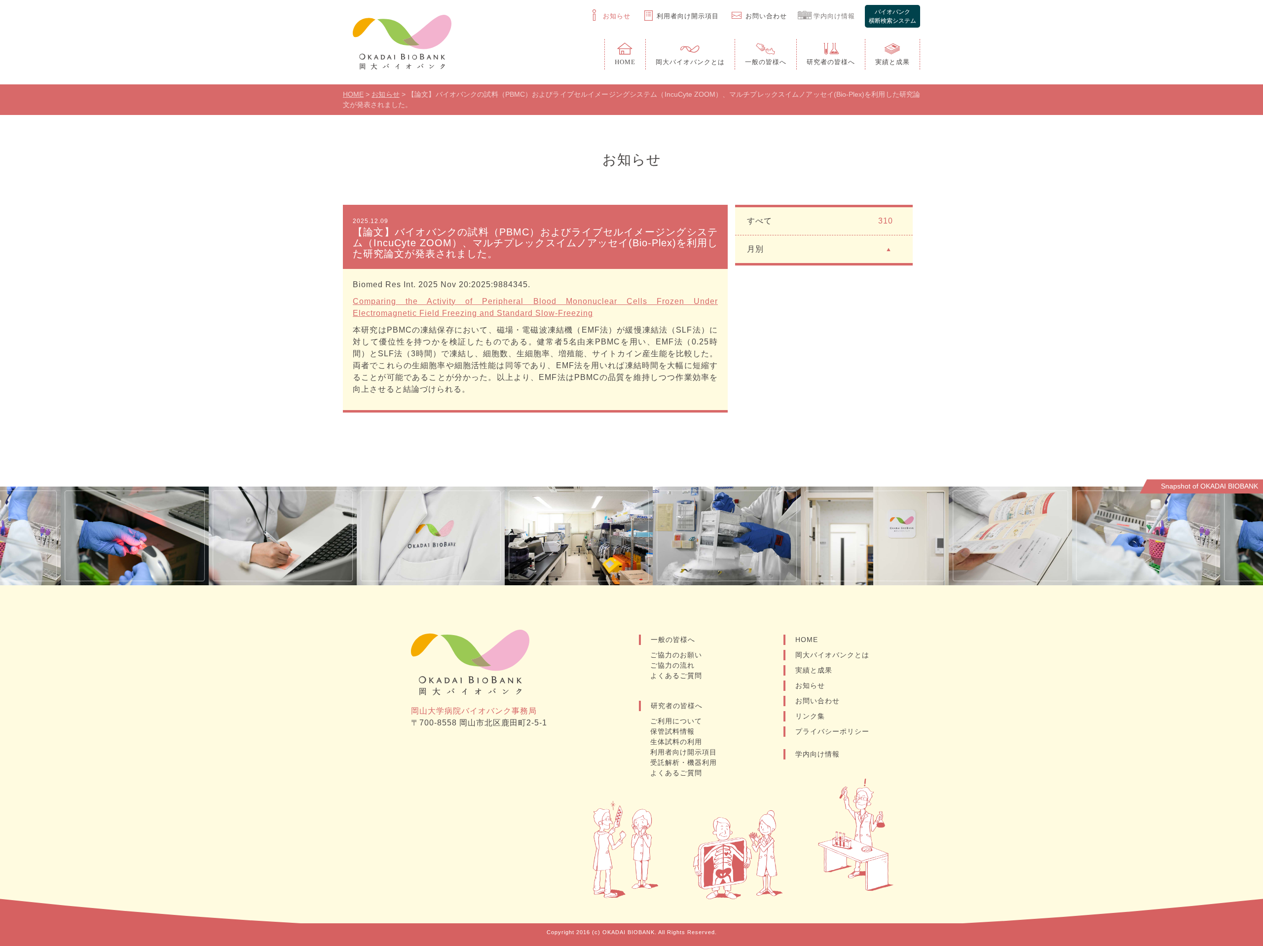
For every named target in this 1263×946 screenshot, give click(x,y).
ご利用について (676, 721)
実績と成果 (813, 670)
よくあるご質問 (676, 676)
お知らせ (810, 685)
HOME (806, 639)
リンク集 (810, 716)
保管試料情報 (672, 731)
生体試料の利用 (676, 742)
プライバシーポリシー (832, 731)
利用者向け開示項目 (683, 752)
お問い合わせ (817, 701)
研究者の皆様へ (677, 706)
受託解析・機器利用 (683, 762)
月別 (755, 249)
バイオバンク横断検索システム (892, 16)
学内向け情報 (817, 754)
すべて (820, 221)
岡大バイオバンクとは (832, 655)
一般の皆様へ (673, 639)
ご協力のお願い (676, 655)
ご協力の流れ (672, 665)
